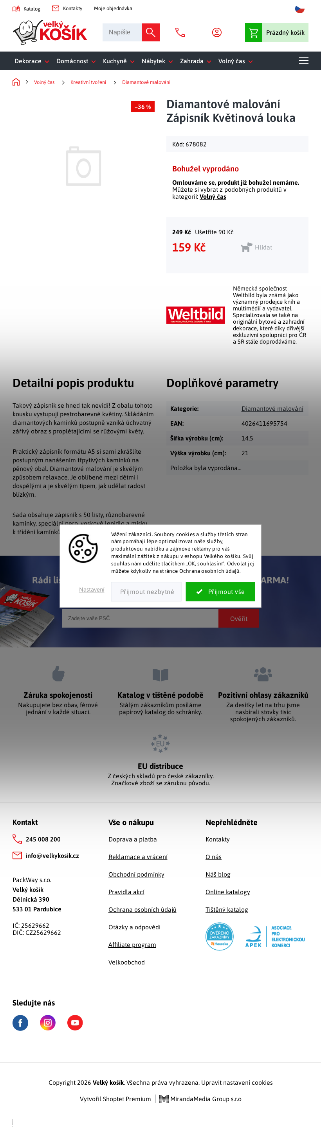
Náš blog (218, 874)
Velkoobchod (126, 962)
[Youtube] (75, 1022)
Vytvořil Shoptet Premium (115, 1098)
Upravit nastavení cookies (237, 1082)
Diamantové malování (272, 408)
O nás (214, 856)
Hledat (151, 32)
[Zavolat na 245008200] (182, 32)
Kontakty (72, 8)
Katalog (31, 9)
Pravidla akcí (126, 891)
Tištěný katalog (227, 909)
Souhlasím (220, 591)
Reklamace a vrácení (138, 856)
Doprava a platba (132, 839)
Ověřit (238, 618)
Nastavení (92, 589)
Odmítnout (146, 591)
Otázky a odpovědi (134, 927)
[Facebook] (20, 1023)
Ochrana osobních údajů (142, 909)
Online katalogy (228, 891)
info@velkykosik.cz (52, 855)
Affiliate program (132, 944)
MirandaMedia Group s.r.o (205, 1098)
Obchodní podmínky (136, 874)
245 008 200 (43, 839)
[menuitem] (33, 61)
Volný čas (213, 196)
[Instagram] (48, 1022)
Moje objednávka (113, 8)
